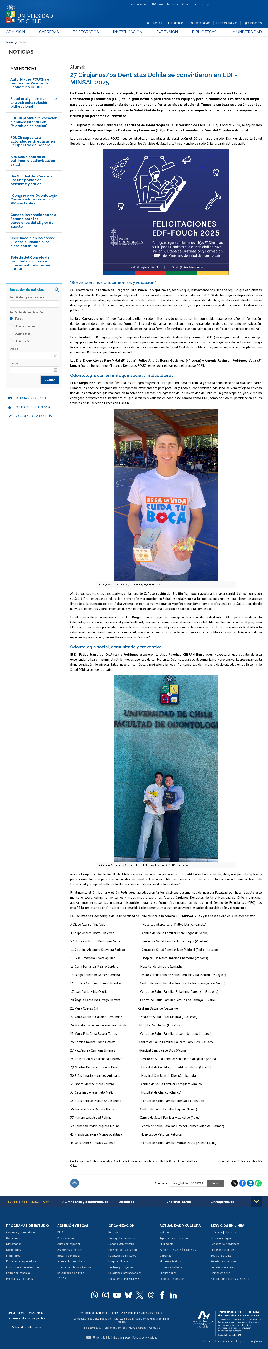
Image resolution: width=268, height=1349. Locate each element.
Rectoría (113, 1232)
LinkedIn (250, 1183)
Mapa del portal (138, 1327)
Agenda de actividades (174, 1238)
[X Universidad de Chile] (139, 1295)
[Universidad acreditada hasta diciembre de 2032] (227, 1322)
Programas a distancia (20, 1279)
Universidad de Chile (105, 1337)
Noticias (24, 42)
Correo (186, 4)
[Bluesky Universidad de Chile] (128, 1295)
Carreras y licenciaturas (20, 1232)
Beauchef (106, 1318)
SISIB (88, 1337)
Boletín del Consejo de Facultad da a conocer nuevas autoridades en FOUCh (30, 263)
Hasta (14, 363)
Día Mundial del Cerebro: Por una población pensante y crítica (31, 180)
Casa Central (155, 1313)
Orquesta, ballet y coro (174, 1267)
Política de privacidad (144, 1337)
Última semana (25, 326)
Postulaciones (65, 1238)
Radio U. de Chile (170, 1250)
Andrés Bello (91, 1318)
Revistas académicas (223, 1261)
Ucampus (230, 1232)
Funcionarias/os (226, 23)
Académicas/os (200, 23)
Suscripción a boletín (33, 416)
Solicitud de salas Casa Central (230, 1279)
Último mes (22, 333)
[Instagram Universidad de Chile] (105, 1295)
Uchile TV (190, 1250)
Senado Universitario (121, 1244)
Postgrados (86, 32)
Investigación (127, 32)
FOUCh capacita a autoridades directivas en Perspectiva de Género (32, 141)
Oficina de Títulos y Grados (74, 1267)
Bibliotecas (204, 32)
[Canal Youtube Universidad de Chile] (117, 1295)
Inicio (9, 42)
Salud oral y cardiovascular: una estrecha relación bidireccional (34, 103)
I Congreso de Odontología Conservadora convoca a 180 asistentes (33, 199)
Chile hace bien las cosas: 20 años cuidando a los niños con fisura (32, 242)
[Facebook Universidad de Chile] (162, 1295)
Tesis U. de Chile (221, 1255)
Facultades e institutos (122, 1255)
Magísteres (13, 1255)
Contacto (154, 1327)
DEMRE (61, 1232)
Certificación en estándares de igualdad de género (232, 1341)
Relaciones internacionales (125, 1273)
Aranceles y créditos (70, 1250)
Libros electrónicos (222, 1250)
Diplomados (13, 1244)
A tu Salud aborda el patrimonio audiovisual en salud (32, 161)
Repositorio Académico (225, 1244)
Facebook (242, 1183)
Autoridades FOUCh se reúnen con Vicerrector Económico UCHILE (30, 83)
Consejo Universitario (121, 1238)
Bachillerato (13, 1238)
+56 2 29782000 (91, 1327)
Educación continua (18, 1273)
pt (208, 4)
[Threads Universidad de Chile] (151, 1295)
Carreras (49, 32)
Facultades (136, 4)
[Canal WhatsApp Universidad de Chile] (94, 1295)
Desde (14, 349)
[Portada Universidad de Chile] (31, 12)
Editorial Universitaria (173, 1279)
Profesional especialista (21, 1261)
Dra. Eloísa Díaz (123, 1318)
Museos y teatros (170, 1261)
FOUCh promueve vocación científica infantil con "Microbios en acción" (33, 122)
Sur (160, 1318)
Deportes (165, 1255)
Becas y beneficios (69, 1255)
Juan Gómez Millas (146, 1318)
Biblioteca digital (221, 1238)
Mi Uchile (172, 4)
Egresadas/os (253, 23)
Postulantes (154, 23)
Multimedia (166, 1244)
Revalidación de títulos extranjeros (71, 1275)
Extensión (167, 32)
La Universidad (246, 32)
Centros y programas (121, 1267)
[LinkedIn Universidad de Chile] (173, 1295)
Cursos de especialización (22, 1267)
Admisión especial (68, 1244)
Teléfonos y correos (115, 1327)
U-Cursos (157, 4)
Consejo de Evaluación (122, 1250)
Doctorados (13, 1250)
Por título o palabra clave (27, 297)
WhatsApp (258, 1183)
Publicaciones (168, 1273)
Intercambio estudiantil (71, 1261)
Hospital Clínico (118, 1261)
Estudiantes (176, 23)
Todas (18, 318)
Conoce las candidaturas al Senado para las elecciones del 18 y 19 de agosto (33, 220)
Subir (74, 1183)
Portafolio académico (224, 1267)
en (196, 4)
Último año (22, 341)
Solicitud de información (27, 1327)
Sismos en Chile (221, 1273)
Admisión (15, 32)
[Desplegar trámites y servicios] (256, 1201)
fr (202, 4)
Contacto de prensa (32, 407)
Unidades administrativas (123, 1279)
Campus (78, 1318)
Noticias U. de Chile (31, 398)
